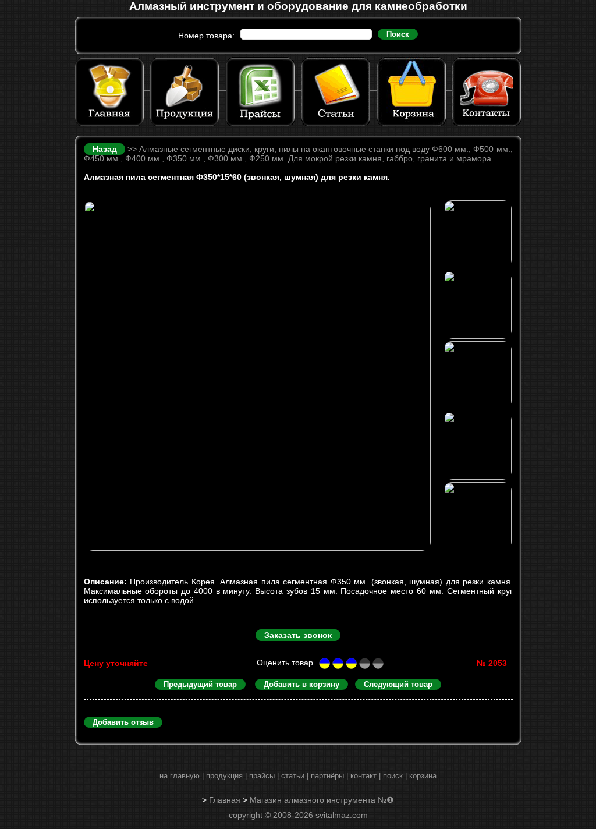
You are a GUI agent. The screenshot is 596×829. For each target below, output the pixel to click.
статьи (292, 775)
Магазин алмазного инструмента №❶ (322, 800)
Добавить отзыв (123, 722)
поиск (393, 775)
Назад (106, 149)
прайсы (262, 775)
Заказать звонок (298, 635)
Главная (224, 800)
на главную (179, 775)
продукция (224, 775)
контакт (363, 775)
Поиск (397, 34)
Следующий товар (398, 684)
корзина (423, 775)
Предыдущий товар (200, 684)
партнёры (327, 775)
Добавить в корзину (301, 684)
